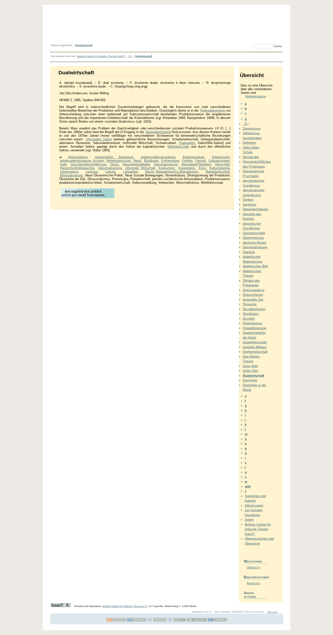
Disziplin (249, 318)
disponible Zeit (253, 299)
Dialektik (249, 252)
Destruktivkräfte (254, 233)
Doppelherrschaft (255, 342)
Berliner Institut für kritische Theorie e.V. (124, 606)
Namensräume (255, 96)
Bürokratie (151, 161)
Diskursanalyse (253, 290)
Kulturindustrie (219, 168)
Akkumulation (78, 157)
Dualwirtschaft (83, 45)
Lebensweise (69, 171)
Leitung (110, 171)
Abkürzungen (254, 505)
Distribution (251, 314)
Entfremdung (170, 161)
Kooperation (186, 168)
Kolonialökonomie (212, 110)
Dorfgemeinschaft (255, 352)
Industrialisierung (110, 168)
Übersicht (254, 567)
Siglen (249, 519)
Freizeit (200, 161)
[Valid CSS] (176, 620)
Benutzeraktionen (255, 577)
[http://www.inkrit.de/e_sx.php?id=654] (87, 198)
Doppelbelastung (254, 328)
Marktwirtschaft (178, 146)
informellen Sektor (99, 139)
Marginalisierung (71, 175)
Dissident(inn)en (254, 309)
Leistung (92, 171)
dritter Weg (250, 371)
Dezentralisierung (255, 247)
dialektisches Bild (255, 266)
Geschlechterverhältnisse (88, 164)
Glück (114, 164)
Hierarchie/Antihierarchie (77, 168)
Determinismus (253, 238)
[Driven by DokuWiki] (197, 620)
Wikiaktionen (253, 561)
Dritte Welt (250, 366)
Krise (202, 168)
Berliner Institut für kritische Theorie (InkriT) (101, 56)
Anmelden (253, 583)
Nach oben (272, 612)
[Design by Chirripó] (217, 620)
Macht (149, 171)
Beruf (137, 161)
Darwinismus (252, 128)
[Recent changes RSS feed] (116, 620)
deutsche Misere (254, 242)
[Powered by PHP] (136, 620)
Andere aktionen (250, 594)
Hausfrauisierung (165, 164)
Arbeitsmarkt (221, 157)
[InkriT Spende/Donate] (60, 606)
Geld (63, 164)
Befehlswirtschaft (119, 161)
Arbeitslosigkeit (193, 157)
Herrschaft (222, 164)
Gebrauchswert (219, 161)
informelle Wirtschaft (140, 168)
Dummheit (250, 380)
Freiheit (187, 161)
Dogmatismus (252, 323)
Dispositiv (250, 304)
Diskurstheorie (253, 295)
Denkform (249, 204)
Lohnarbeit (130, 171)
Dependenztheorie (158, 132)
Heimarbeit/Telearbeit (196, 164)
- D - (129, 56)
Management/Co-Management (177, 171)
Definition (249, 142)
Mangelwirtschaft (218, 171)
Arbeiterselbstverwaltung (158, 157)
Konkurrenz (167, 168)
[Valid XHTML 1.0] (156, 620)
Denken (248, 200)
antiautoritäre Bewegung (114, 157)
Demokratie (251, 157)
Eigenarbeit (187, 143)
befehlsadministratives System (82, 161)
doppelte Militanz (255, 347)
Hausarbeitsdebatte (136, 164)
